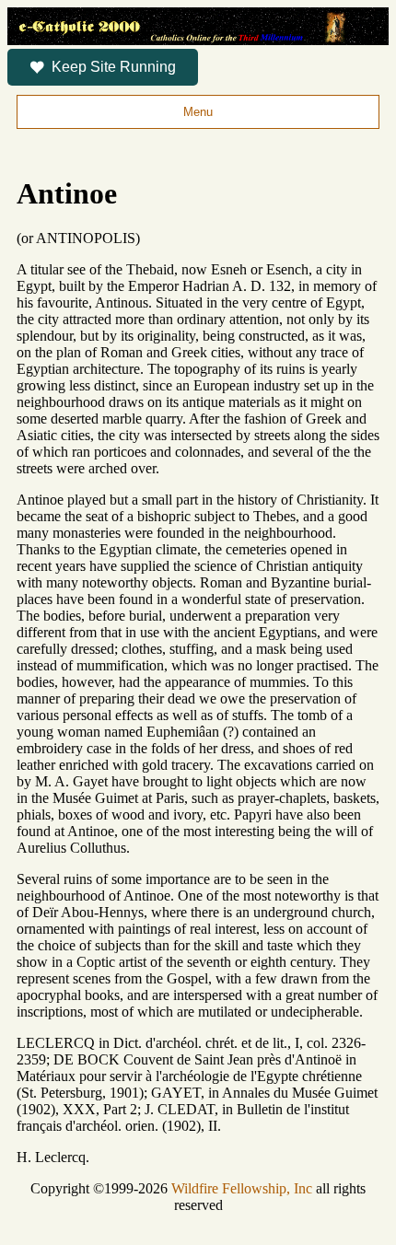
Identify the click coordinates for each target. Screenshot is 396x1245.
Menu (198, 112)
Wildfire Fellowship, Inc (241, 1188)
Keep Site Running (114, 67)
